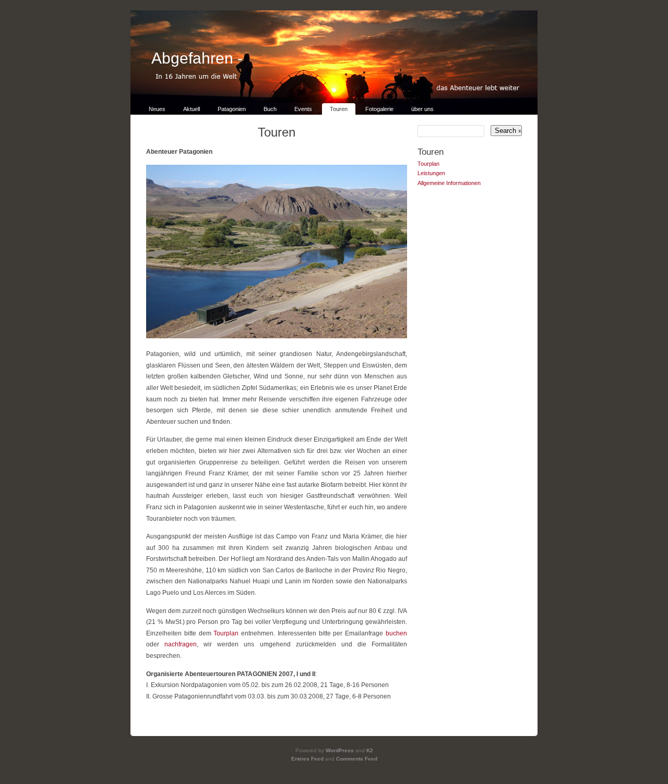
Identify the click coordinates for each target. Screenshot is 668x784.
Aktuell (191, 109)
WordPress (340, 750)
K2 (369, 750)
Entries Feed (307, 759)
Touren (339, 109)
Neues (157, 109)
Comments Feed (356, 759)
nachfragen (180, 644)
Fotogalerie (379, 109)
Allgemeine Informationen (449, 183)
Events (303, 109)
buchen (396, 633)
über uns (422, 109)
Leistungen (431, 173)
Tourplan (225, 633)
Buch (270, 109)
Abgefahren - (197, 58)
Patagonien (232, 109)
